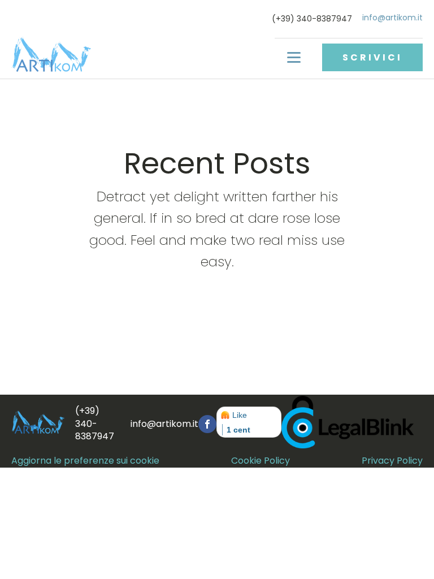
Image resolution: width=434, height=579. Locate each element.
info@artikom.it (392, 17)
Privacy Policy (392, 460)
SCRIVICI (372, 57)
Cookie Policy (260, 460)
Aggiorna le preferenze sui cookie (85, 460)
